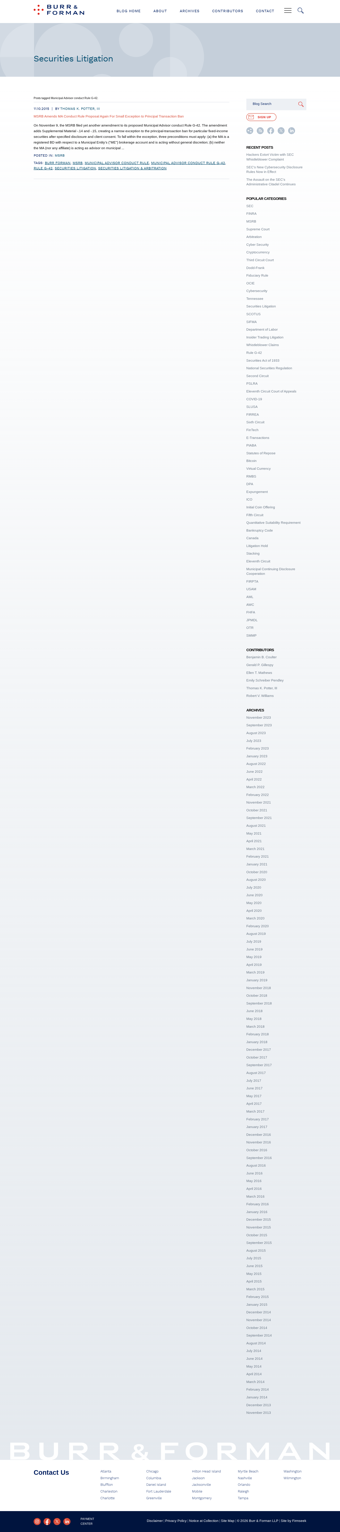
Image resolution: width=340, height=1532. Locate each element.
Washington (293, 1471)
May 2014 (254, 1366)
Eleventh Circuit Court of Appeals (271, 391)
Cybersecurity (256, 291)
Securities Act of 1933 (262, 360)
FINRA (251, 213)
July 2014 (253, 1351)
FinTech (252, 430)
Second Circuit (257, 376)
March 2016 (255, 1196)
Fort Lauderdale (158, 1491)
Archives (189, 11)
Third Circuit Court (260, 260)
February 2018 (257, 1034)
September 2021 (259, 818)
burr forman (57, 163)
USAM (251, 589)
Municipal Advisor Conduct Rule (117, 163)
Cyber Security (257, 244)
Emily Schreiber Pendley (265, 680)
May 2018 (254, 1019)
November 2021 (258, 802)
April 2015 (254, 1281)
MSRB (60, 155)
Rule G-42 (43, 168)
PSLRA (252, 383)
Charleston (108, 1491)
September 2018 (259, 1003)
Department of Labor (262, 329)
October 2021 (256, 810)
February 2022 (257, 795)
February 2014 (257, 1389)
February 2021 (257, 856)
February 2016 (257, 1204)
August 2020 (256, 880)
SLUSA (252, 407)
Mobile (197, 1491)
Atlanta (105, 1471)
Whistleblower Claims (262, 345)
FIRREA (252, 414)
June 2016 (254, 1173)
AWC (250, 605)
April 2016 (254, 1189)
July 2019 (253, 941)
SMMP (251, 635)
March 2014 (255, 1382)
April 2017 (254, 1103)
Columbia (153, 1478)
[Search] (301, 11)
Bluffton (106, 1484)
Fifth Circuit (254, 515)
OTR (250, 628)
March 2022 (255, 787)
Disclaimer (155, 1521)
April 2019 (254, 965)
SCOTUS (253, 314)
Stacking (253, 553)
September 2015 (259, 1243)
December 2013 (258, 1405)
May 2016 (254, 1181)
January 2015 (256, 1304)
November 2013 (258, 1413)
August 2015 (256, 1250)
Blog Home (129, 11)
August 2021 (256, 825)
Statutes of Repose (261, 453)
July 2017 (253, 1080)
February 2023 (257, 748)
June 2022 (254, 771)
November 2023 (258, 717)
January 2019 (256, 980)
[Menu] (288, 10)
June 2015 (254, 1266)
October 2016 (256, 1150)
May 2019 (254, 957)
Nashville (245, 1478)
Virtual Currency (258, 468)
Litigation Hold (257, 546)
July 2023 (253, 741)
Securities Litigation (261, 306)
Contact (265, 11)
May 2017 (254, 1096)
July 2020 (253, 887)
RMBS (251, 476)
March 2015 (255, 1289)
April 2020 (254, 911)
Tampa (243, 1498)
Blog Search (262, 104)
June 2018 (254, 1011)
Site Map (227, 1521)
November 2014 (258, 1320)
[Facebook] (47, 1521)
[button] (249, 133)
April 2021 (254, 841)
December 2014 (258, 1312)
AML (249, 597)
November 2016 (258, 1142)
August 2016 (256, 1165)
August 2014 (256, 1343)
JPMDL (252, 620)
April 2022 (254, 779)
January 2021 (256, 864)
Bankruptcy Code (259, 530)
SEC (249, 206)
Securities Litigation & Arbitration (132, 168)
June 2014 (254, 1358)
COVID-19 (254, 399)
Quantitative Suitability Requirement (273, 522)
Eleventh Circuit (258, 561)
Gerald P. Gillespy (259, 665)
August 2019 (256, 934)
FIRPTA (252, 581)
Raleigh (243, 1491)
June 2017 (254, 1088)
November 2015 (258, 1227)
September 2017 (259, 1065)
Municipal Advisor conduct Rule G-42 (188, 163)
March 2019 (255, 972)
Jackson (198, 1478)
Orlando (244, 1484)
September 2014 (259, 1335)
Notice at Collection (204, 1521)
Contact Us (51, 1472)
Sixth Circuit (255, 422)
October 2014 (256, 1328)
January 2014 (256, 1397)
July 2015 (253, 1258)
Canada (252, 538)
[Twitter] (57, 1521)
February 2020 (257, 926)
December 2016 (258, 1135)
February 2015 (257, 1297)
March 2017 (255, 1111)
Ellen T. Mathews (259, 673)
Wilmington (292, 1478)
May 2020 (254, 903)
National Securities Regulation (269, 368)
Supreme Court (258, 229)
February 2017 (257, 1119)
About (160, 11)
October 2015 (256, 1235)
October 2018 (256, 995)
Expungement (257, 492)
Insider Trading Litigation (265, 337)
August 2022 (256, 764)
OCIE (250, 283)
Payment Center (87, 1521)
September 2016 (259, 1158)
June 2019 (254, 949)
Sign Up (264, 117)
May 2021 (254, 833)
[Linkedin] (66, 1521)
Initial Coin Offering (260, 507)
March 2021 (255, 849)
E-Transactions (257, 438)
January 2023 (256, 756)
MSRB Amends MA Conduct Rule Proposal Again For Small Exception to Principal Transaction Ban (109, 116)
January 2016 (256, 1212)
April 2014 (254, 1374)
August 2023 (256, 733)
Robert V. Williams (260, 696)
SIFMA (251, 322)
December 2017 (258, 1049)
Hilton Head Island (206, 1471)
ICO (249, 499)
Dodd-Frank (255, 268)
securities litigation (75, 168)
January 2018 (256, 1042)
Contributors (227, 11)
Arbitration (254, 237)
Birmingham (109, 1478)
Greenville (154, 1498)
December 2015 (258, 1219)
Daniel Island (156, 1484)
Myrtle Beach (248, 1471)
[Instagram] (37, 1521)
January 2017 (256, 1127)
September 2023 (259, 725)
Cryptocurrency (258, 252)
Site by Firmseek (293, 1521)
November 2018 (258, 988)
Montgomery (202, 1498)
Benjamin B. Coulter (261, 657)
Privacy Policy (176, 1521)
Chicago (152, 1471)
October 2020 (256, 872)
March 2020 (255, 918)
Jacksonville (201, 1484)
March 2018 (255, 1026)
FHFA (250, 612)
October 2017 (256, 1057)
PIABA (251, 445)
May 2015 (254, 1274)
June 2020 (254, 895)
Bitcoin (251, 461)
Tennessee (254, 299)
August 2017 (256, 1073)
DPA (249, 484)
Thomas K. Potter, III (80, 109)
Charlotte (107, 1498)
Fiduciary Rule (257, 275)
